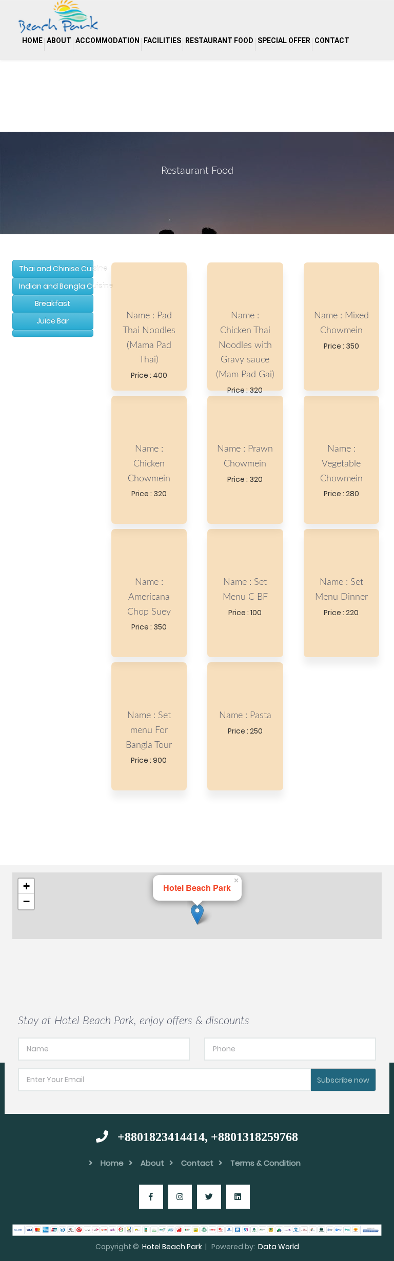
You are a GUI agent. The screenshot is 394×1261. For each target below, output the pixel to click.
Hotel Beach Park (172, 1247)
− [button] (26, 901)
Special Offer (284, 40)
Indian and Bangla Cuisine (56, 286)
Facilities (162, 40)
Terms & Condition (265, 1162)
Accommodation (107, 40)
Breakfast (52, 303)
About (59, 40)
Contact (331, 40)
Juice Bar (52, 321)
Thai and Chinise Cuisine (56, 268)
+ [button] (26, 886)
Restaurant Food (219, 40)
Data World (278, 1247)
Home (32, 40)
